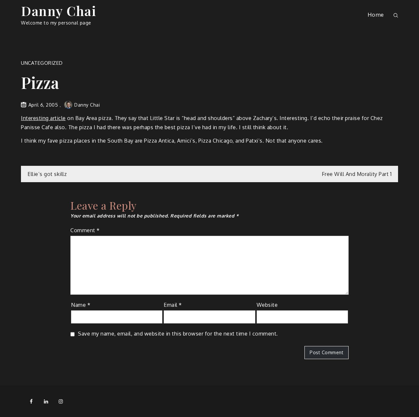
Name (80, 305)
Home (376, 14)
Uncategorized (42, 63)
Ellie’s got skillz (47, 174)
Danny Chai (58, 10)
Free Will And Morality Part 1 (357, 174)
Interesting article (43, 118)
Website (267, 305)
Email (173, 305)
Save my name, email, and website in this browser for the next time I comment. (178, 333)
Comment (85, 230)
